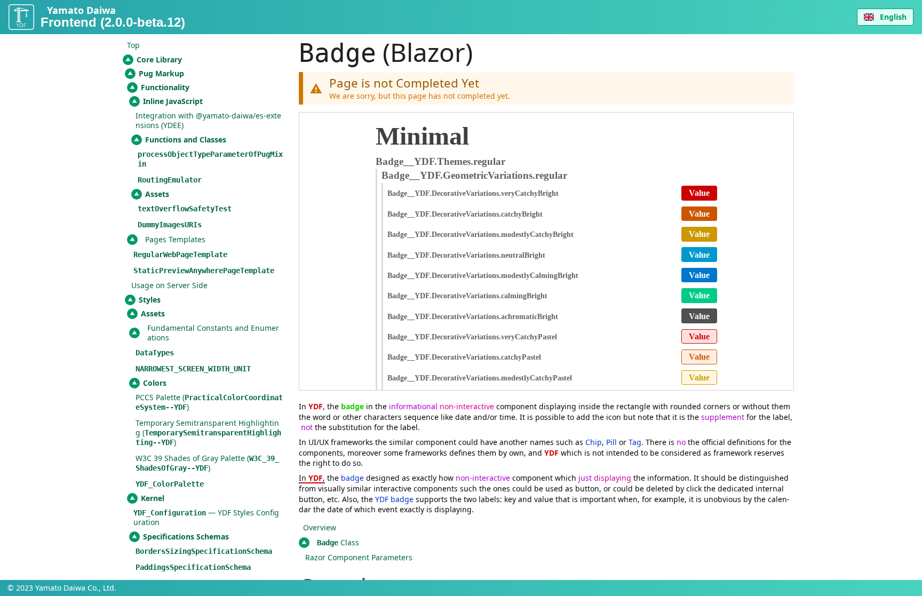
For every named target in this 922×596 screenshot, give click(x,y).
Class (338, 542)
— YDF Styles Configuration (206, 517)
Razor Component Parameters (358, 557)
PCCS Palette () (209, 402)
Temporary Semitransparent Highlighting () (208, 432)
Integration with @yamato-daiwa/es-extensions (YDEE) (208, 120)
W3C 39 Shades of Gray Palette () (207, 463)
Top (133, 45)
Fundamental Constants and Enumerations (213, 333)
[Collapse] (128, 59)
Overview (319, 527)
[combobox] (885, 17)
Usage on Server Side (169, 285)
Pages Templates (175, 239)
